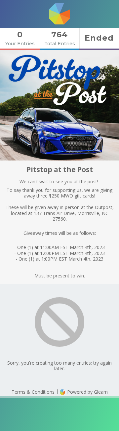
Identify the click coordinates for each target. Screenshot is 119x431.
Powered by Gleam (87, 392)
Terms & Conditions (33, 392)
